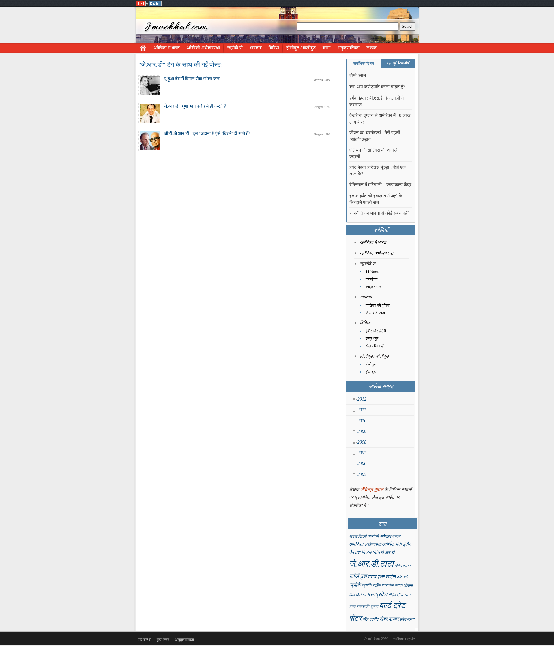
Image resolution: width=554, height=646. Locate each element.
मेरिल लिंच (395, 595)
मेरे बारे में (144, 640)
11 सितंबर (372, 272)
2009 (361, 431)
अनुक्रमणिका (348, 47)
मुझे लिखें (163, 640)
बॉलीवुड (371, 364)
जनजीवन (371, 279)
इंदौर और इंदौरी (376, 331)
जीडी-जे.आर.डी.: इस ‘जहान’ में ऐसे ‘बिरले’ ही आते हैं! (207, 133)
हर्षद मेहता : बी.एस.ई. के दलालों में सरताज (376, 101)
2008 (361, 442)
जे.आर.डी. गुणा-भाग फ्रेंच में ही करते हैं (195, 106)
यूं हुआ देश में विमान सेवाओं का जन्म (192, 78)
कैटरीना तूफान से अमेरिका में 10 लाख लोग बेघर (379, 118)
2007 (361, 452)
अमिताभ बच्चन (390, 536)
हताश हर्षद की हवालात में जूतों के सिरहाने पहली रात (375, 199)
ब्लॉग (326, 47)
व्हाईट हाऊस (374, 287)
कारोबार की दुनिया (378, 305)
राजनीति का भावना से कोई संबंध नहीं (379, 213)
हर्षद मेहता (407, 619)
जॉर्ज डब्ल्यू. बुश (403, 565)
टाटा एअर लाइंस (382, 576)
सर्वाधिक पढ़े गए (363, 63)
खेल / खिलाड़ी (375, 346)
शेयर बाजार (389, 619)
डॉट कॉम (403, 577)
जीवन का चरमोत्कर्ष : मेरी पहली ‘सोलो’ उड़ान (374, 136)
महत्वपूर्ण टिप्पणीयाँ (398, 63)
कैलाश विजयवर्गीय (364, 552)
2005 (361, 474)
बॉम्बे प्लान (357, 75)
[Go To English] (155, 3)
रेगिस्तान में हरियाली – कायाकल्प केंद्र (380, 184)
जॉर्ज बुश (358, 576)
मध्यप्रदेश (377, 594)
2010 (361, 420)
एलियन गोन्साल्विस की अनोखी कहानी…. (373, 153)
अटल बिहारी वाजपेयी (364, 536)
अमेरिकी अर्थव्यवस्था (203, 47)
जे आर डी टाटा (375, 313)
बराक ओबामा (404, 585)
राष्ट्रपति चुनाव (367, 606)
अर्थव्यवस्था (372, 544)
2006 (361, 463)
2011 (361, 409)
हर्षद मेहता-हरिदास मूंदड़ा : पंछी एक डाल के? (377, 170)
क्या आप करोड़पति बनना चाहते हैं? (377, 86)
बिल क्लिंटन (357, 595)
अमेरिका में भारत (167, 47)
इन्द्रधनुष (372, 338)
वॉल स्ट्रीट (371, 619)
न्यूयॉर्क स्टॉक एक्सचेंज (378, 585)
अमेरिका (356, 544)
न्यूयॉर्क (355, 585)
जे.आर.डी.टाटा (371, 563)
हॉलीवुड (371, 372)
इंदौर (407, 544)
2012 (361, 399)
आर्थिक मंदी (392, 544)
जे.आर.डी (387, 552)
